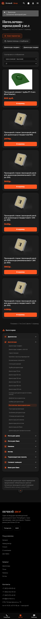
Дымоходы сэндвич (15, 346)
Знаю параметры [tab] (12, 36)
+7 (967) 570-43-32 (8, 595)
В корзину (20, 103)
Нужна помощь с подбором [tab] (16, 41)
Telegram (7, 528)
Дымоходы (12, 12)
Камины (5, 573)
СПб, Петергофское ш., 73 (11, 602)
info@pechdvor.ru (8, 599)
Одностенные (13, 353)
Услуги (4, 547)
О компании (6, 550)
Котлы (4, 576)
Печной (12, 3)
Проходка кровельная (16, 409)
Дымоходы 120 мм (15, 375)
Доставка (5, 554)
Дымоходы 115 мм (14, 371)
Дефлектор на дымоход (17, 398)
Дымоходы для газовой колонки (19, 430)
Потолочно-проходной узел (19, 405)
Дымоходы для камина (16, 419)
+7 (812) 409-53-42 (8, 588)
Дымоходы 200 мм (15, 389)
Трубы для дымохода (16, 367)
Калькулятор (6, 543)
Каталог (5, 540)
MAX (17, 528)
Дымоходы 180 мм (15, 385)
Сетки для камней (15, 364)
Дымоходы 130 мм (15, 378)
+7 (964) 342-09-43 (9, 592)
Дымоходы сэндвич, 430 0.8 (18, 349)
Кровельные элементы (17, 360)
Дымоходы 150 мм (15, 382)
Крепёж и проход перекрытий (19, 356)
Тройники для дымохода (17, 412)
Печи (4, 569)
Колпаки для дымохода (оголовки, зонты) (20, 393)
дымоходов (17, 480)
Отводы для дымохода (16, 416)
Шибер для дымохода (16, 401)
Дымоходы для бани (15, 427)
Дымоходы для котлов (16, 423)
